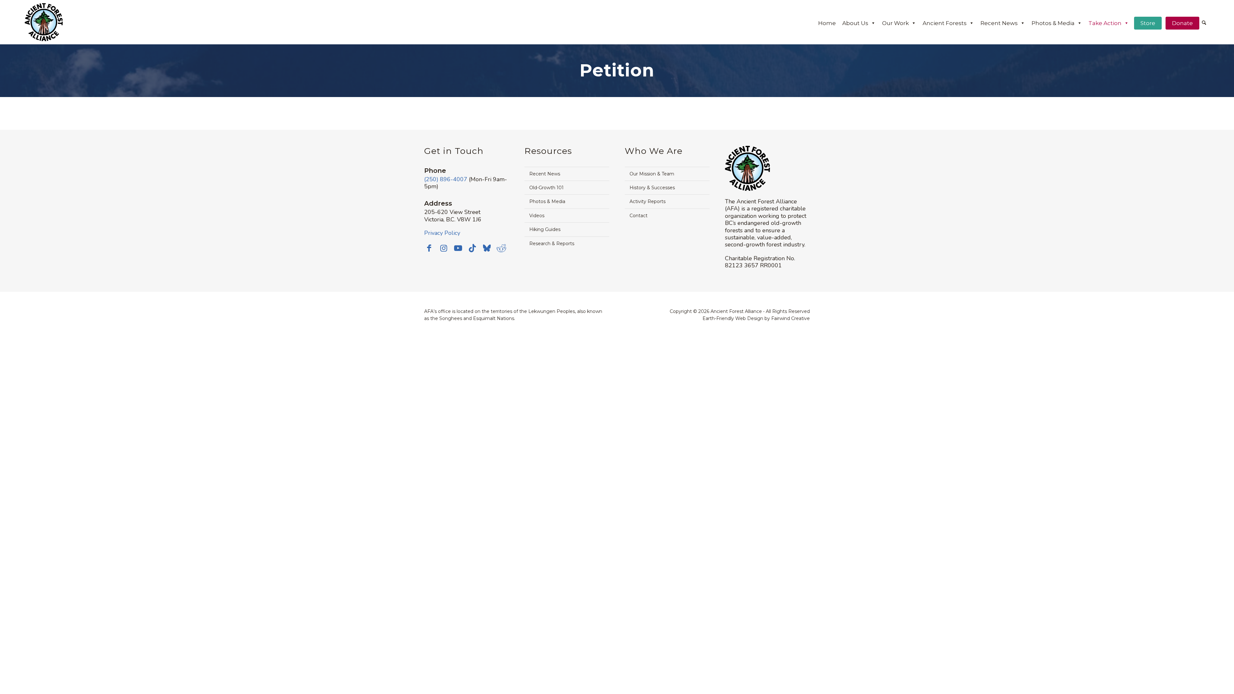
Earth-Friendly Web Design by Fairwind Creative (756, 318)
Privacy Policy (442, 233)
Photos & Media (1053, 23)
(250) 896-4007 (445, 179)
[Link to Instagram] (443, 248)
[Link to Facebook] (429, 248)
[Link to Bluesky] (487, 249)
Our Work (895, 23)
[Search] (1204, 23)
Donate (1182, 23)
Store (1147, 23)
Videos (536, 215)
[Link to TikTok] (472, 248)
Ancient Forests (945, 23)
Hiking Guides (544, 229)
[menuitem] (1204, 23)
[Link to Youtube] (458, 248)
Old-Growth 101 (546, 188)
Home (827, 23)
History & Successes (652, 188)
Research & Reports (551, 243)
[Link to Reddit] (501, 248)
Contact (639, 215)
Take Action (1105, 23)
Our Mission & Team (652, 174)
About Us (855, 23)
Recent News (999, 23)
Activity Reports (648, 201)
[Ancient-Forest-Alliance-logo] (44, 22)
